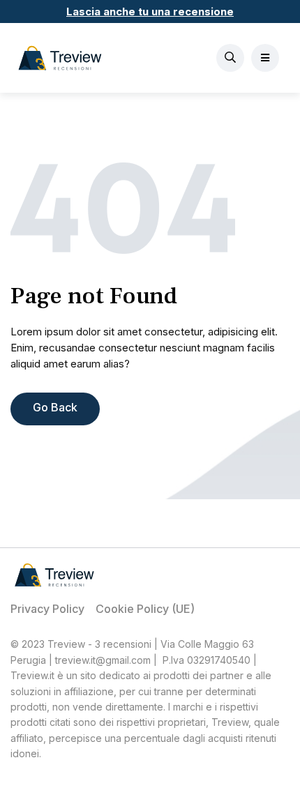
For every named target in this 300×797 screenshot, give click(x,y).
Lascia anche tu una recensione (150, 11)
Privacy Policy (47, 609)
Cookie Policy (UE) (145, 609)
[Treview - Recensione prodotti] (60, 58)
